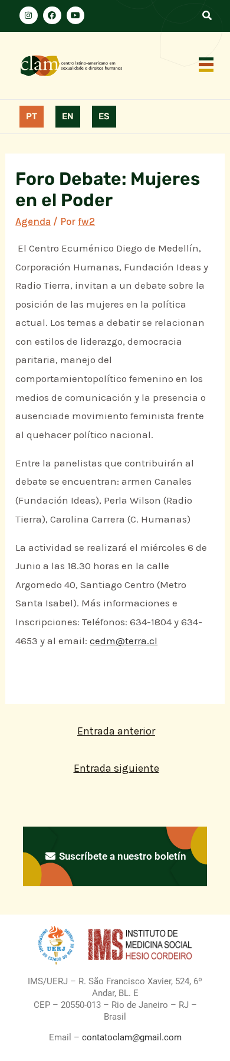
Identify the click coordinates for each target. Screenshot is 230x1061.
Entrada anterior (116, 730)
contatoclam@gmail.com (131, 1037)
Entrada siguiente (116, 768)
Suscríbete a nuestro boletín (121, 856)
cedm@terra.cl (123, 641)
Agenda (33, 221)
